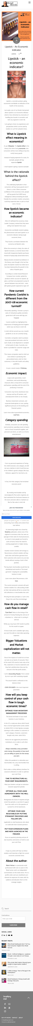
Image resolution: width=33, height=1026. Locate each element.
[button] (16, 508)
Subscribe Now (16, 517)
